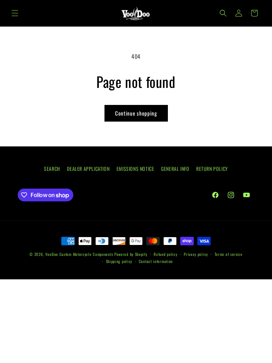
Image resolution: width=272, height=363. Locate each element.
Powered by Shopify (130, 254)
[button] (15, 13)
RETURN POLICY (212, 168)
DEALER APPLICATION (88, 168)
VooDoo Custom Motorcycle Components (79, 254)
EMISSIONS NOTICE (135, 168)
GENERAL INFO (175, 168)
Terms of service (229, 254)
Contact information (156, 261)
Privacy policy (196, 254)
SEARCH (52, 168)
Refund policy (165, 254)
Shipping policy (119, 261)
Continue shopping (136, 113)
